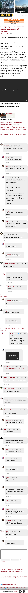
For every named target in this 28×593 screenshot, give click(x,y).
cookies (16, 591)
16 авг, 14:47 (16, 211)
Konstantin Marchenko (10, 377)
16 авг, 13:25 (21, 388)
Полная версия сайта (4, 587)
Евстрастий (9, 211)
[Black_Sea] (3, 285)
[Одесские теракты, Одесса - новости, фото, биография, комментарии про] (3, 117)
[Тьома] (3, 157)
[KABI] (1, 234)
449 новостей (8, 116)
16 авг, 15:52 (14, 351)
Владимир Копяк (8, 399)
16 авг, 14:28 (13, 177)
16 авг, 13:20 (15, 366)
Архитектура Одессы (9, 263)
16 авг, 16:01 (15, 221)
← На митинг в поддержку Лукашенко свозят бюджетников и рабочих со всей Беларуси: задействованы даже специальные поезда (11, 571)
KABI (5, 234)
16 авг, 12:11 (13, 245)
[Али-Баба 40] (2, 275)
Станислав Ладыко (9, 410)
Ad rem (6, 429)
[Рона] (1, 439)
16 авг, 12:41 (12, 320)
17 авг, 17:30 (13, 500)
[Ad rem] (1, 430)
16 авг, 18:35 (11, 439)
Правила (22, 559)
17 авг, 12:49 (15, 488)
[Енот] (2, 319)
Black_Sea (11, 286)
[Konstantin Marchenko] (1, 377)
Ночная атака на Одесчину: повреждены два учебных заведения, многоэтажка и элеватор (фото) (6, 10)
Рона (5, 439)
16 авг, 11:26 (14, 145)
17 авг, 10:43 (15, 542)
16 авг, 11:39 (11, 234)
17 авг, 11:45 (13, 477)
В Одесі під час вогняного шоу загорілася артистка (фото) (14, 369)
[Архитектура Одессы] (1, 263)
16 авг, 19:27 (15, 449)
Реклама (14, 24)
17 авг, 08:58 (15, 468)
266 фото (13, 116)
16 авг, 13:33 (18, 399)
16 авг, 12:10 (13, 157)
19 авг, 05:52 (15, 520)
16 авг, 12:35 (15, 166)
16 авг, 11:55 (20, 274)
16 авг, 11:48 (20, 263)
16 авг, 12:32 (15, 311)
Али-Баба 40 (10, 274)
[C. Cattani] (1, 145)
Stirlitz (8, 531)
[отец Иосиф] (1, 311)
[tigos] (3, 177)
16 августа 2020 (4, 33)
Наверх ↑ (4, 561)
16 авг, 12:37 (15, 254)
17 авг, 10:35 (14, 531)
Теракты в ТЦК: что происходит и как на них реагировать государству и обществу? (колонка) (12, 133)
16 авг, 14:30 (19, 410)
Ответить (6, 153)
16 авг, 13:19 (23, 333)
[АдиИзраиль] (5, 334)
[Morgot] (3, 351)
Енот (7, 320)
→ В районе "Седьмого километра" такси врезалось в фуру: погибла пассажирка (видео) (13, 577)
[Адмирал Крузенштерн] (1, 388)
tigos (7, 177)
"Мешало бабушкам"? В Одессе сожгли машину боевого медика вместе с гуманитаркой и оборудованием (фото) (13, 122)
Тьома (7, 157)
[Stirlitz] (2, 531)
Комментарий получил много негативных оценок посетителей (12, 295)
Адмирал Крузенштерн (10, 388)
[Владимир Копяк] (1, 399)
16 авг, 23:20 (13, 459)
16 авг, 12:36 (15, 300)
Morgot (8, 351)
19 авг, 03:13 (13, 509)
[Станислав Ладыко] (1, 410)
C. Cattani (6, 145)
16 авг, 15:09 (12, 429)
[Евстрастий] (3, 211)
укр (23, 15)
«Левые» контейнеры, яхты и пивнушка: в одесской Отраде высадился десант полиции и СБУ (21, 10)
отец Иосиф (7, 311)
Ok (20, 591)
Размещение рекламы (14, 587)
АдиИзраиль (13, 333)
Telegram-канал (10, 589)
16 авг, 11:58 (18, 286)
